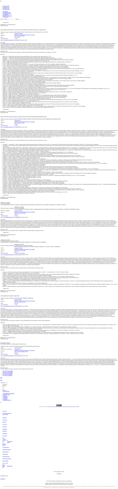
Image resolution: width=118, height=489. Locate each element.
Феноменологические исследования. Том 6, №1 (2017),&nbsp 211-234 (24, 351)
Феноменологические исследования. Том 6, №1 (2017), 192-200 (24, 212)
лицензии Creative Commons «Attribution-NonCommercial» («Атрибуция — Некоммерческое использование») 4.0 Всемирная (63, 406)
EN (1, 380)
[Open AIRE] (5, 460)
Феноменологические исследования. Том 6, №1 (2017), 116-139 (24, 301)
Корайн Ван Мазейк (18, 33)
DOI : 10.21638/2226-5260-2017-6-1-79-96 (9, 127)
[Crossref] (5, 435)
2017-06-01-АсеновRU (7, 375)
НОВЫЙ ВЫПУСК (7, 400)
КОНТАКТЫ (6, 17)
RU (1, 377)
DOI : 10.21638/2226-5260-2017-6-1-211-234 (10, 355)
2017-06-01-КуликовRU (8, 373)
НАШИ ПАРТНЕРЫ (7, 15)
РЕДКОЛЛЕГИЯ (6, 12)
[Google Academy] (4, 441)
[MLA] (6, 451)
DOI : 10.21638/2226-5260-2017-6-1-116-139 (10, 306)
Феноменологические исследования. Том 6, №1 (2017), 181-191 (24, 250)
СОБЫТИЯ (5, 396)
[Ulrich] (7, 449)
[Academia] (60, 473)
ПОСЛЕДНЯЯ (6, 391)
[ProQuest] (5, 433)
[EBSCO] (5, 431)
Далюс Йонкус (17, 120)
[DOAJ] (4, 422)
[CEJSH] (4, 426)
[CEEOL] (5, 424)
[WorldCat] (4, 445)
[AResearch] (7, 458)
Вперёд (4, 390)
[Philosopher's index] (5, 429)
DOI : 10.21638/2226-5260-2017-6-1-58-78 (9, 40)
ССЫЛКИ (5, 399)
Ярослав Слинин (18, 299)
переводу (23, 253)
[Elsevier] (5, 417)
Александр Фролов (18, 210)
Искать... (2, 19)
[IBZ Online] (9, 466)
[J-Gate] (6, 447)
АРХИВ (4, 395)
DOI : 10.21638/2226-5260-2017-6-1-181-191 (10, 254)
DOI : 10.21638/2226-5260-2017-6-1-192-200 (10, 217)
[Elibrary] (6, 456)
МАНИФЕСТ (6, 14)
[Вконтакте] (58, 473)
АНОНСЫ (5, 397)
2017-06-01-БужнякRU (7, 374)
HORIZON (2, 478)
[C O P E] (5, 411)
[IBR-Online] (4, 467)
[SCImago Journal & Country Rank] (7, 414)
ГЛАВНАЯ (5, 11)
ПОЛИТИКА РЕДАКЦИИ (8, 393)
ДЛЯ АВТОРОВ (6, 394)
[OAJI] (5, 454)
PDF (19, 40)
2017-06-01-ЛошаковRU (8, 371)
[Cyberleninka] (9, 442)
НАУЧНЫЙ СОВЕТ (7, 13)
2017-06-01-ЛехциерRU (8, 372)
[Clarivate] (5, 419)
